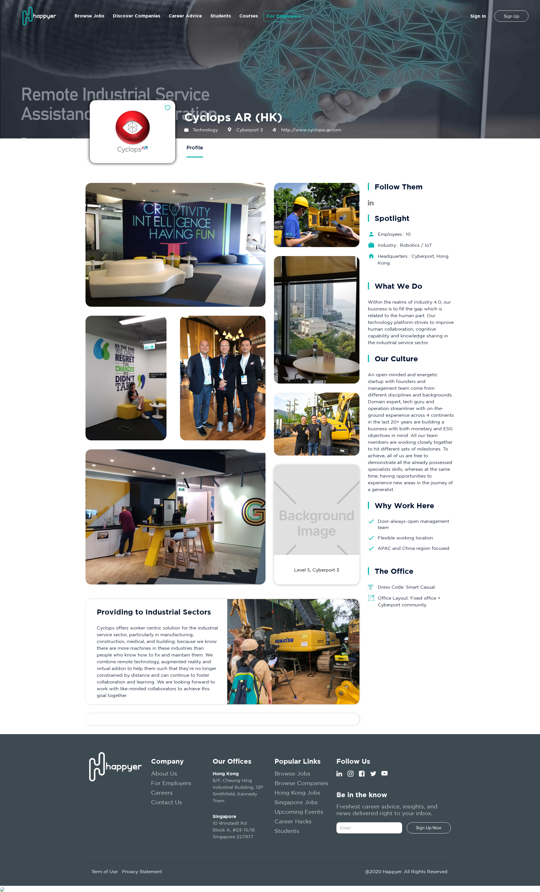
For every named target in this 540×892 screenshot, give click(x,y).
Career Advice (185, 15)
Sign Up (511, 16)
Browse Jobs (89, 15)
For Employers (284, 16)
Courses (248, 15)
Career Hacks (293, 821)
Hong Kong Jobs (297, 792)
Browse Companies (301, 783)
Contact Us (166, 802)
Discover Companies (136, 15)
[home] (39, 16)
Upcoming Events (298, 812)
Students (220, 15)
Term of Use (104, 871)
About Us (164, 773)
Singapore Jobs (296, 802)
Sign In (478, 16)
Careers (162, 792)
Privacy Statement (142, 871)
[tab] (194, 148)
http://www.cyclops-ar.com (311, 129)
